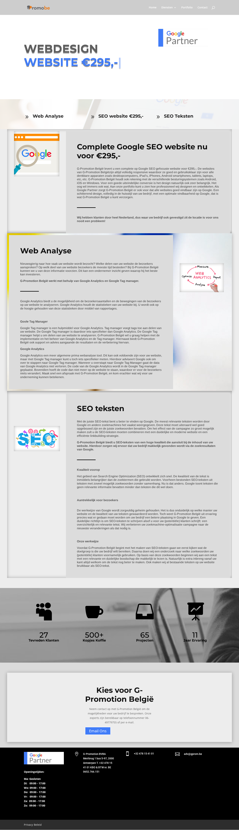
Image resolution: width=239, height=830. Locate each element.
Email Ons (98, 730)
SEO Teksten (178, 116)
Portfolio (187, 7)
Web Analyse (48, 116)
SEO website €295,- (120, 116)
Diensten (167, 7)
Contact (203, 7)
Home (152, 7)
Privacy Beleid (33, 824)
